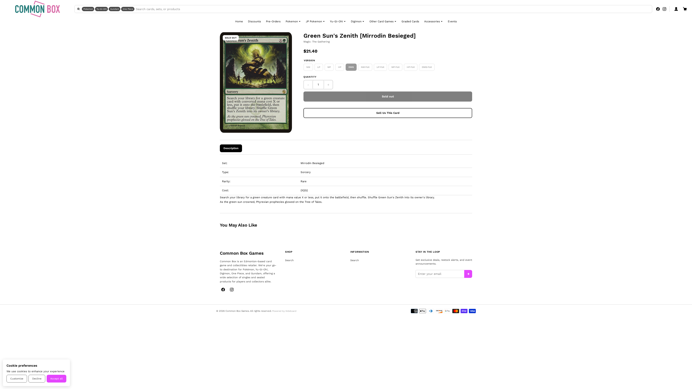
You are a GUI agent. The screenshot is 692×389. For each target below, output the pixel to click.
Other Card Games (381, 21)
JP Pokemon (314, 21)
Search (289, 260)
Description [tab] (230, 148)
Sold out (388, 96)
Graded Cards (410, 21)
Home (239, 21)
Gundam (114, 9)
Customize (16, 378)
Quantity (309, 76)
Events (452, 21)
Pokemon (88, 9)
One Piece (128, 9)
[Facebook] (658, 9)
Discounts (254, 21)
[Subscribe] (468, 274)
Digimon (356, 21)
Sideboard (290, 311)
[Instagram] (664, 9)
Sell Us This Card (387, 113)
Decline (36, 378)
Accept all (56, 378)
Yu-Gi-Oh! (102, 9)
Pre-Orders (273, 21)
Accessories (432, 21)
